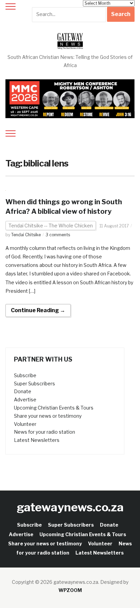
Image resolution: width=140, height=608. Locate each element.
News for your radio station (44, 432)
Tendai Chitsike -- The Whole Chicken (50, 225)
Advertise (25, 399)
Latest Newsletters (36, 440)
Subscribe (25, 375)
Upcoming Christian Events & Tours (53, 408)
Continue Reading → (38, 310)
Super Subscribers (34, 383)
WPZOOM (70, 590)
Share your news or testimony (48, 416)
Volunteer (25, 424)
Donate (22, 391)
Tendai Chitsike (26, 234)
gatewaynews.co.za (70, 507)
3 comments (58, 234)
